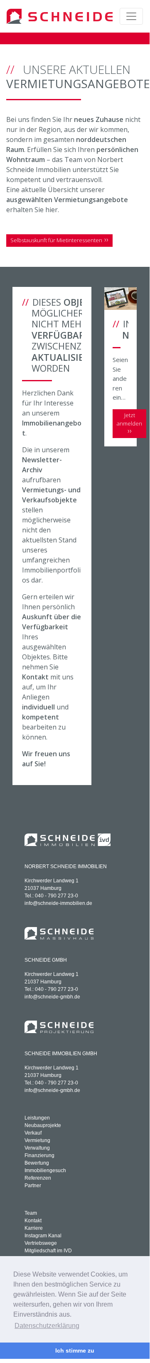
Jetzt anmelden (129, 419)
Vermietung (37, 1140)
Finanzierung (39, 1155)
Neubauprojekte (43, 1125)
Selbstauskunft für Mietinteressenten (56, 240)
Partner (33, 1185)
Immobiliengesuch (45, 1170)
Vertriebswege (41, 1243)
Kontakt (33, 1221)
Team (31, 1213)
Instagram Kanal (43, 1236)
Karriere (34, 1228)
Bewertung (37, 1163)
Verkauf (33, 1133)
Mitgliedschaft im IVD (48, 1251)
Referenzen (38, 1178)
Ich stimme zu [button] (74, 1350)
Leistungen (37, 1118)
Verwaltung (37, 1148)
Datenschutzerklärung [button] (47, 1325)
